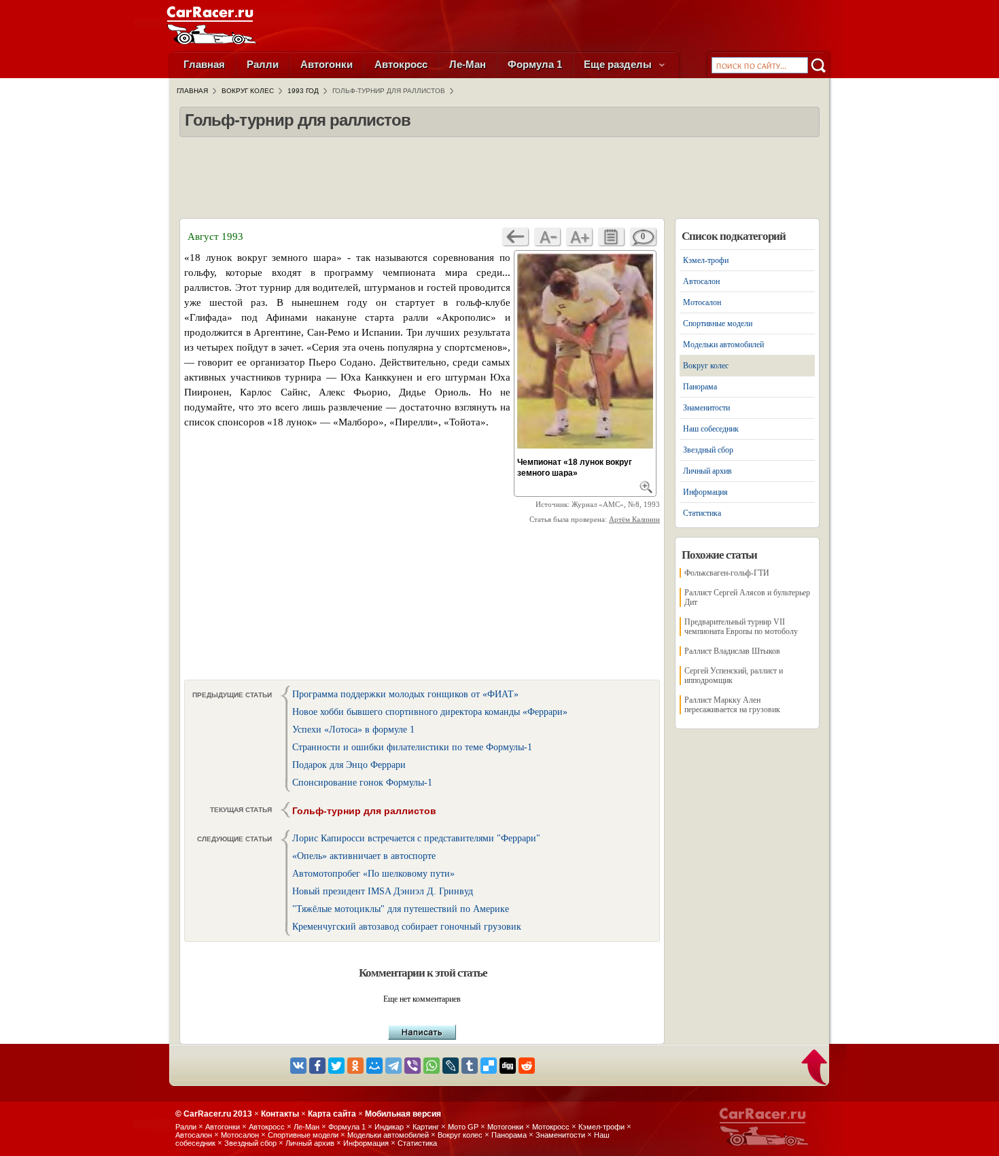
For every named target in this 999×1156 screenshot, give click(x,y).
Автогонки (326, 64)
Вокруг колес (706, 365)
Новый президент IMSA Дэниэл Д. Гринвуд (382, 891)
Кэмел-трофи (706, 260)
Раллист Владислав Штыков (732, 651)
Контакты (280, 1114)
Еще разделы (619, 64)
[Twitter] (336, 1065)
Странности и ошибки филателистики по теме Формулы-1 (412, 747)
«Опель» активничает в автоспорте (364, 856)
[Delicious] (488, 1065)
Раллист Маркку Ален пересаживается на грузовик (732, 704)
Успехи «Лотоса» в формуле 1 (353, 729)
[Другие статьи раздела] (611, 236)
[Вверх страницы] (815, 1068)
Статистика (702, 513)
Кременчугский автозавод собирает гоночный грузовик (406, 927)
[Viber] (412, 1065)
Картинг (426, 1127)
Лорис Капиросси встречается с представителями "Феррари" (416, 838)
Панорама (700, 386)
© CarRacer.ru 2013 (213, 1114)
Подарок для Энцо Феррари (349, 765)
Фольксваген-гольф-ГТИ (726, 573)
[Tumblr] (469, 1065)
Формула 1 (535, 64)
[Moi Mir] (374, 1065)
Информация (705, 492)
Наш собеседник (711, 429)
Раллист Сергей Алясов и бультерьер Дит (747, 597)
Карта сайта (332, 1114)
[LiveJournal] (450, 1065)
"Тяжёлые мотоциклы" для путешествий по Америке (400, 909)
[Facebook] (317, 1065)
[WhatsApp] (431, 1065)
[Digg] (508, 1065)
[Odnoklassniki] (355, 1065)
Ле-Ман (467, 64)
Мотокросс (550, 1127)
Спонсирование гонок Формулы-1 (362, 782)
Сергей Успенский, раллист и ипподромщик (733, 675)
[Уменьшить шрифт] (547, 236)
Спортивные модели (717, 323)
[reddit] (527, 1065)
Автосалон (701, 281)
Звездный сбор (708, 450)
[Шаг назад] (515, 236)
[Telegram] (393, 1065)
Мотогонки (505, 1127)
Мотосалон (702, 302)
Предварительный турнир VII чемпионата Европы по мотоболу (741, 626)
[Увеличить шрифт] (579, 236)
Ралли (263, 64)
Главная (204, 64)
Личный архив (707, 471)
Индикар (389, 1127)
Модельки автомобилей (723, 344)
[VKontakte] (298, 1065)
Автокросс (400, 64)
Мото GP (463, 1127)
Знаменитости (706, 408)
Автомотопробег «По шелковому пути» (373, 874)
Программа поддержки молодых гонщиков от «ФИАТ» (405, 694)
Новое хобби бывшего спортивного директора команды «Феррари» (429, 712)
